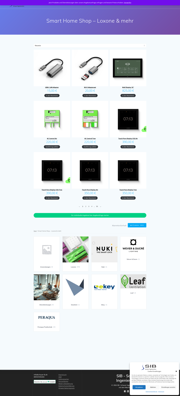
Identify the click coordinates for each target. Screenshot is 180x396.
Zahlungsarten (63, 379)
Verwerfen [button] (127, 3)
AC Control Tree (90, 138)
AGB (60, 377)
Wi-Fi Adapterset (90, 87)
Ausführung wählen (52, 147)
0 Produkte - (138, 225)
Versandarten (63, 381)
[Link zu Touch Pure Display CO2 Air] (128, 119)
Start (35, 231)
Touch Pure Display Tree (128, 190)
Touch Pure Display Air (90, 190)
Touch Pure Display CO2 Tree (52, 190)
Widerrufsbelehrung (65, 384)
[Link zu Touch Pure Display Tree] (128, 170)
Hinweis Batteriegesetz (66, 388)
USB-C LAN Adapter (52, 87)
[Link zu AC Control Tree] (90, 119)
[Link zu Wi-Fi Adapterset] (90, 68)
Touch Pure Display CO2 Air (128, 138)
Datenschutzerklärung (151, 391)
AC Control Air (52, 138)
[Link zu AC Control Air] (52, 119)
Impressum (161, 391)
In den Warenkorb (52, 96)
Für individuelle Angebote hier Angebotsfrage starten (90, 215)
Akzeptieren (139, 387)
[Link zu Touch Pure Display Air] (90, 170)
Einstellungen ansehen (168, 387)
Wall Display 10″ (128, 87)
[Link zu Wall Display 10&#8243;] (128, 68)
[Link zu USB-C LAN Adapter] (52, 68)
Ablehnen (153, 387)
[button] (176, 371)
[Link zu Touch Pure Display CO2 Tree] (52, 170)
